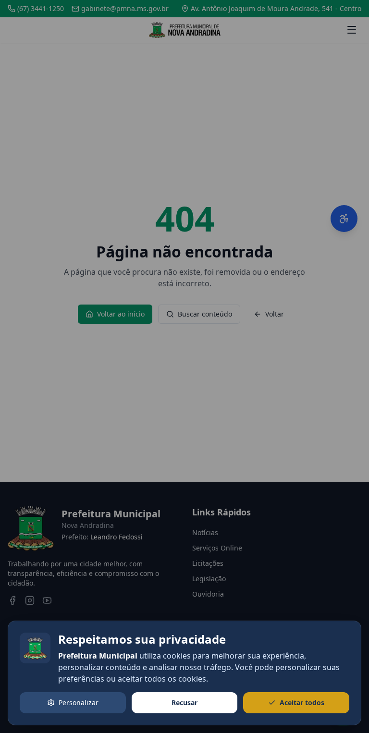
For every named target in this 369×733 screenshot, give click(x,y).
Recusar (184, 702)
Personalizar (78, 702)
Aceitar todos (302, 702)
